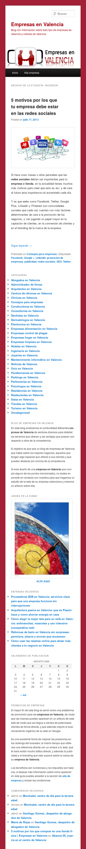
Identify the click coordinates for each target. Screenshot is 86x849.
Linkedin (41, 258)
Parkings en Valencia (24, 377)
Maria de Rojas (20, 822)
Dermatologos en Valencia (28, 320)
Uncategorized (20, 413)
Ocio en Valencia (22, 368)
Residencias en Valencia (26, 391)
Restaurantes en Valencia (27, 395)
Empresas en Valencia (37, 24)
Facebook (17, 258)
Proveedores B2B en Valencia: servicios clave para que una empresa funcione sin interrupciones (40, 601)
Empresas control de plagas (29, 333)
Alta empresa (31, 72)
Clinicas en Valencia (24, 298)
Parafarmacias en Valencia (28, 373)
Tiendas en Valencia (24, 404)
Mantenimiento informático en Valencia (36, 360)
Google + (29, 258)
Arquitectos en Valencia (26, 289)
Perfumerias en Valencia (26, 382)
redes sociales (46, 261)
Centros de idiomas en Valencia (31, 293)
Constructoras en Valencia (28, 306)
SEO (59, 261)
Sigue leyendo (21, 245)
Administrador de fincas (26, 284)
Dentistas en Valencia (25, 315)
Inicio (15, 72)
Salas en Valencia (22, 399)
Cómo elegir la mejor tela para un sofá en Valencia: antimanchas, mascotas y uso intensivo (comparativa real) (42, 623)
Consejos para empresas (42, 254)
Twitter (67, 261)
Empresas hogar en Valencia (29, 337)
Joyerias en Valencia (24, 355)
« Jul (23, 695)
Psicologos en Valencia (26, 386)
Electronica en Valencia (26, 324)
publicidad (30, 261)
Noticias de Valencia (24, 364)
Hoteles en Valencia (23, 346)
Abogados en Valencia (25, 280)
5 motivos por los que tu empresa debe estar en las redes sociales (34, 106)
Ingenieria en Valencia (25, 351)
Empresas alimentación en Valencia (34, 329)
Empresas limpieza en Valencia (31, 342)
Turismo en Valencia (24, 408)
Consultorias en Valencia (27, 311)
